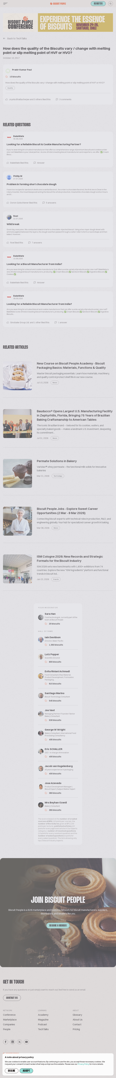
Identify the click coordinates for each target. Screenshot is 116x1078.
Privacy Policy (83, 1064)
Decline (11, 1071)
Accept (26, 1071)
